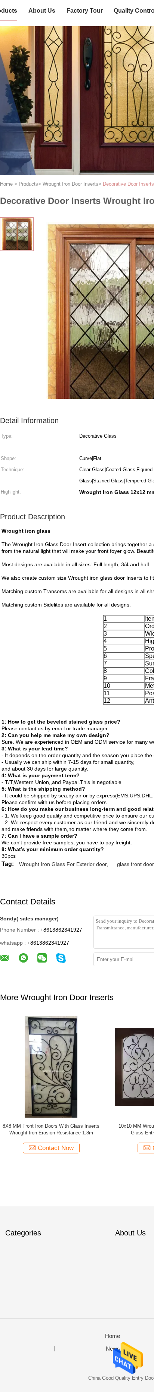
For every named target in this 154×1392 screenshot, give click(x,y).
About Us (41, 10)
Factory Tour (85, 10)
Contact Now (56, 1148)
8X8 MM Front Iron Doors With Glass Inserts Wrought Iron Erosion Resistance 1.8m (51, 1129)
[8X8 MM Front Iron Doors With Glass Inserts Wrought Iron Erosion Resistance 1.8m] (51, 1066)
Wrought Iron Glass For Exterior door (63, 864)
